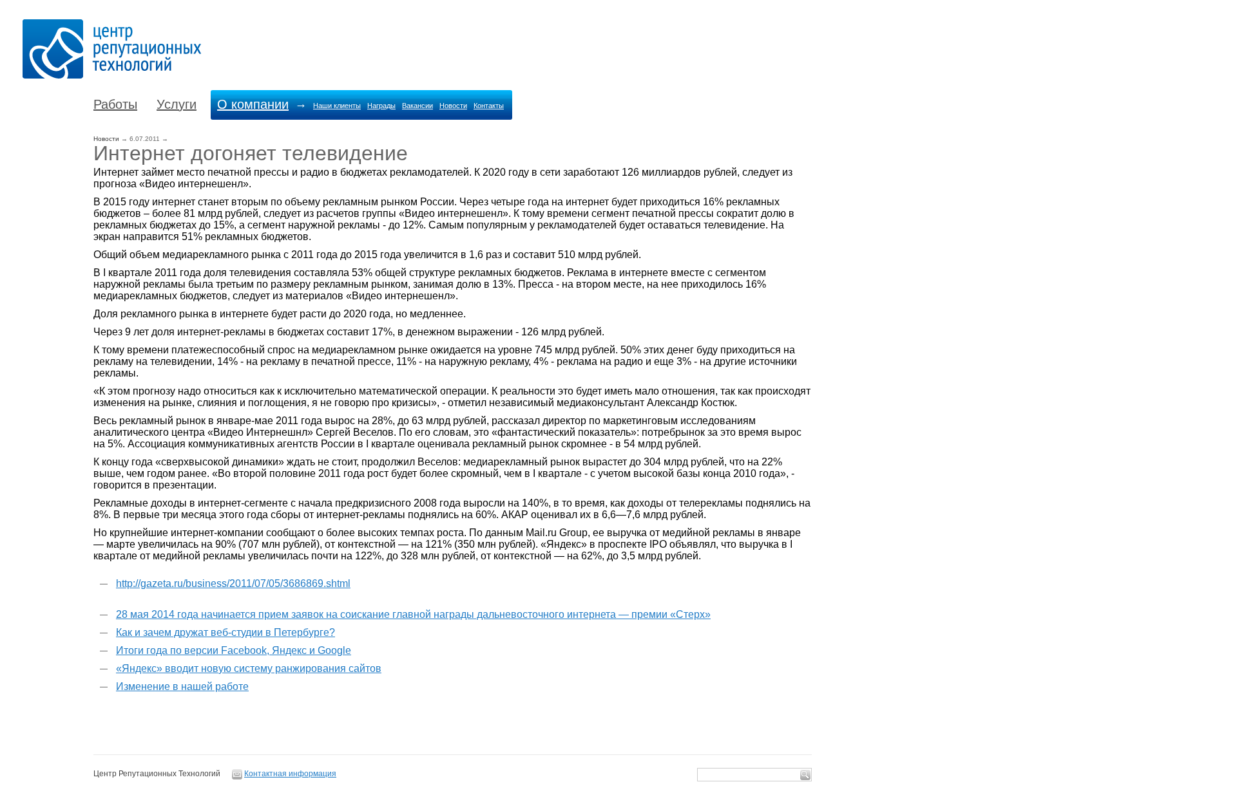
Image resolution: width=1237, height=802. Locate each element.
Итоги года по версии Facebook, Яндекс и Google (233, 650)
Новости (453, 105)
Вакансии (417, 105)
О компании (253, 104)
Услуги (177, 104)
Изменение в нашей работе (182, 686)
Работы (115, 104)
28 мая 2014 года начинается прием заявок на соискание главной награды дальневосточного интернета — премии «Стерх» (413, 614)
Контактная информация (290, 773)
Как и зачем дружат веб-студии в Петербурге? (225, 632)
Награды (381, 105)
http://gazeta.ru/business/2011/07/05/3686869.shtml (233, 583)
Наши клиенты (337, 105)
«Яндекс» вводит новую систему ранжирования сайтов (248, 668)
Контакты (489, 105)
